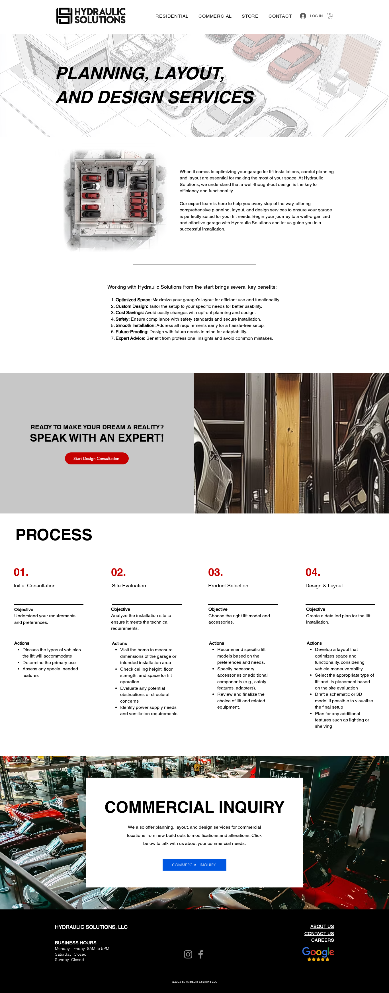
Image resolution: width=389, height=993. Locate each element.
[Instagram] (188, 954)
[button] (330, 16)
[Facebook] (200, 954)
